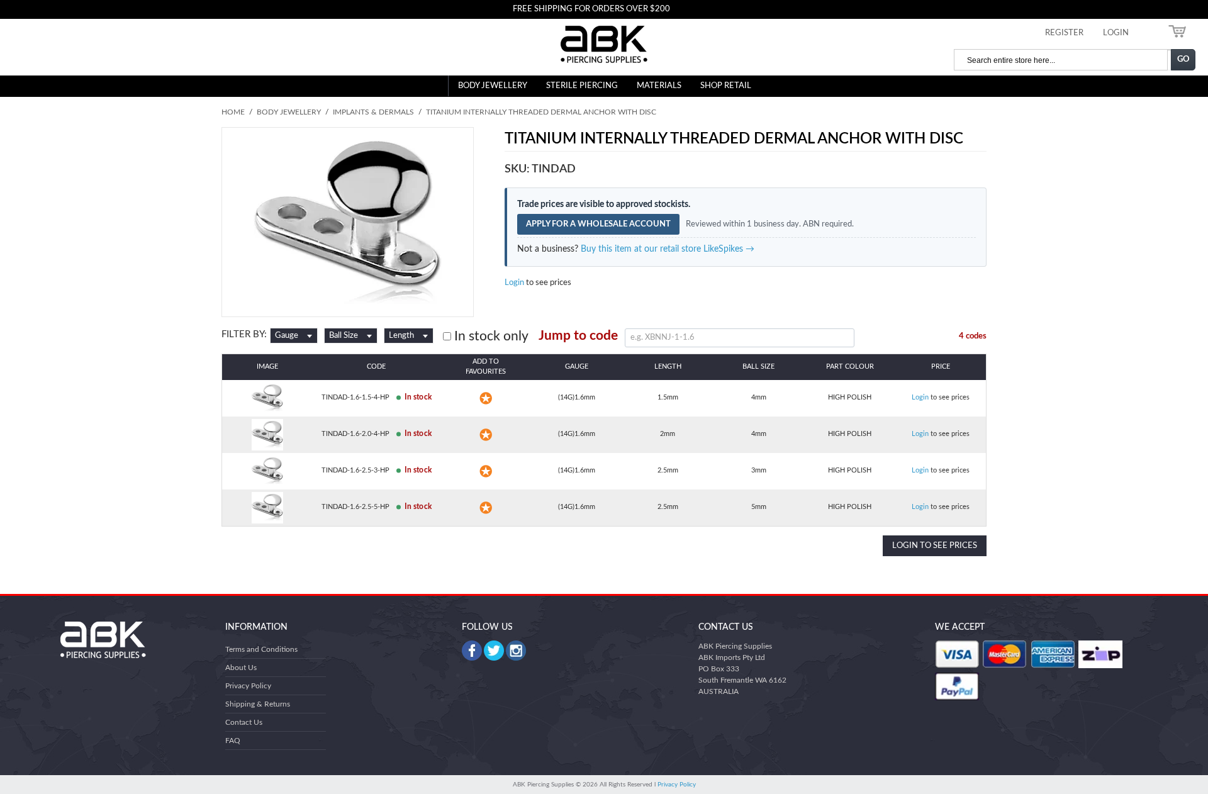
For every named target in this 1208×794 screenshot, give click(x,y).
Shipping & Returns (257, 704)
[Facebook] (472, 650)
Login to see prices (934, 546)
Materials (659, 86)
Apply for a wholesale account (598, 224)
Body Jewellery (492, 86)
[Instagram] (516, 650)
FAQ (232, 740)
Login (514, 283)
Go (1183, 59)
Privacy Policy (248, 686)
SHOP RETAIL (725, 86)
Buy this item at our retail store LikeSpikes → (667, 249)
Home (233, 112)
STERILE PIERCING (582, 86)
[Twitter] (494, 650)
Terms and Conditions (261, 649)
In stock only (489, 336)
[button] (486, 398)
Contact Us (243, 722)
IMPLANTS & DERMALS (373, 112)
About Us (241, 667)
